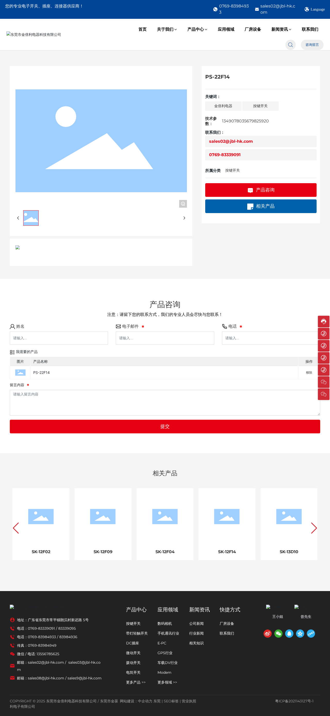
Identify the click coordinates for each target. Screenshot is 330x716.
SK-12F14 (227, 551)
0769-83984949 (42, 645)
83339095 (67, 628)
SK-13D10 (289, 551)
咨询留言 (312, 45)
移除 (309, 372)
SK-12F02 (41, 551)
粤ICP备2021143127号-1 (294, 701)
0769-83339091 (225, 154)
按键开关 (232, 170)
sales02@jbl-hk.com (277, 9)
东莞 (157, 701)
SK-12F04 (165, 551)
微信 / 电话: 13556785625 (38, 654)
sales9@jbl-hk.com (85, 678)
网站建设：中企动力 (136, 701)
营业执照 (189, 701)
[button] (15, 528)
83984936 (68, 637)
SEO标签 (171, 701)
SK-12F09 (103, 551)
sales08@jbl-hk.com (46, 678)
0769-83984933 (234, 9)
